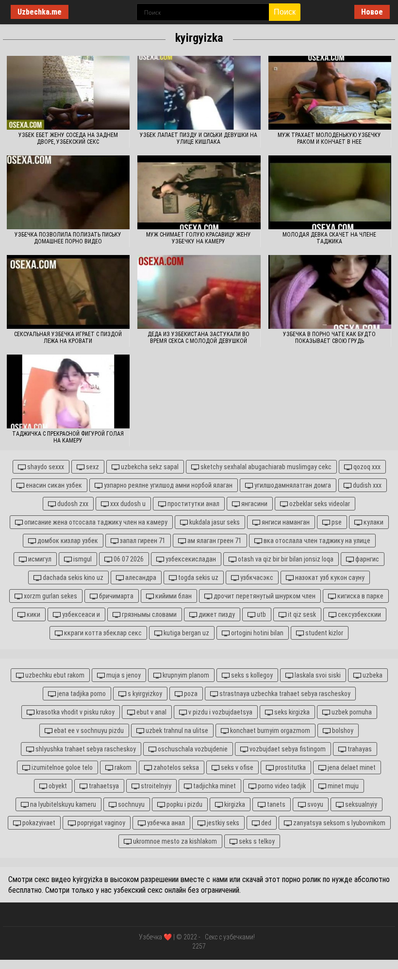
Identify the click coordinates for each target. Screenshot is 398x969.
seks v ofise (236, 767)
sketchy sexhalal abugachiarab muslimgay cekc (265, 467)
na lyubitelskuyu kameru (62, 804)
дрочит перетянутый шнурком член (263, 596)
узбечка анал (165, 823)
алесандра (140, 577)
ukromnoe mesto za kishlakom (174, 841)
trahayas (359, 749)
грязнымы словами (148, 614)
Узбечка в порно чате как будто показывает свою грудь (329, 337)
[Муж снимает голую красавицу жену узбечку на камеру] (198, 192)
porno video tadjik (281, 786)
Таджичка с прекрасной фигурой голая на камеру (68, 437)
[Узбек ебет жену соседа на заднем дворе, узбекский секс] (68, 93)
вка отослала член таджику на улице (316, 540)
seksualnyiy (360, 804)
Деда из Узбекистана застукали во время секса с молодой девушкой (198, 337)
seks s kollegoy (251, 675)
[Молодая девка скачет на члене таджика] (329, 192)
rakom (122, 767)
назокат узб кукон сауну (329, 577)
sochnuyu (130, 804)
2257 (199, 946)
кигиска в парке (359, 596)
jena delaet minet (351, 767)
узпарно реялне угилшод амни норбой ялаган (167, 485)
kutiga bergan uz (185, 633)
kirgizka (234, 804)
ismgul (82, 559)
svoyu (314, 804)
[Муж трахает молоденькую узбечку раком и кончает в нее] (329, 93)
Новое (372, 12)
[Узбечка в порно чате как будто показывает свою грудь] (329, 292)
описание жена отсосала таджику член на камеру (95, 522)
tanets (275, 804)
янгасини (253, 504)
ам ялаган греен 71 (214, 540)
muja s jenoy (123, 675)
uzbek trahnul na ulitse (176, 730)
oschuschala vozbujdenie (192, 749)
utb (260, 614)
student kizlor (323, 633)
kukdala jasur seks (214, 522)
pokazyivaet (38, 823)
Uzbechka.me (39, 12)
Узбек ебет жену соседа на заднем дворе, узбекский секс (68, 138)
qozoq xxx (366, 467)
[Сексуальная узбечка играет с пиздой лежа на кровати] (68, 292)
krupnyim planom (185, 675)
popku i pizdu (183, 804)
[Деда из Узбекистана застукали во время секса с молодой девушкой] (198, 292)
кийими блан (173, 596)
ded (265, 823)
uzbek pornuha (351, 712)
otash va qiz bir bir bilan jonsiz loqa (284, 559)
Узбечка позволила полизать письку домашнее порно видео (68, 238)
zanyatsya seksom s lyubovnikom (338, 823)
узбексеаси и (80, 614)
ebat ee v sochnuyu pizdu (88, 730)
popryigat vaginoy (100, 823)
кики (32, 614)
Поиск (285, 12)
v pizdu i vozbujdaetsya (219, 712)
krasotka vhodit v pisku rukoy (74, 712)
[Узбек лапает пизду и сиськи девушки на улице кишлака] (198, 93)
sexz (91, 467)
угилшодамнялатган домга (292, 485)
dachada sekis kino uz (72, 577)
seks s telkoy (256, 841)
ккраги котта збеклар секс (102, 633)
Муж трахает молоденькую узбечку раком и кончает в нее (329, 138)
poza (190, 693)
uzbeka (371, 675)
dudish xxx (366, 485)
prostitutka (290, 767)
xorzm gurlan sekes (49, 596)
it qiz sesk (301, 614)
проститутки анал (192, 504)
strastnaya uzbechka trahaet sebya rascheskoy (284, 693)
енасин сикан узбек (53, 485)
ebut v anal (150, 712)
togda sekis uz (197, 577)
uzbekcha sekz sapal (149, 467)
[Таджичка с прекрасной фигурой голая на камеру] (68, 391)
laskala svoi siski (317, 675)
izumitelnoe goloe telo (61, 767)
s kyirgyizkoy (144, 693)
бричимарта (115, 596)
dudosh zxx (72, 504)
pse (336, 522)
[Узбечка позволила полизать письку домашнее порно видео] (68, 192)
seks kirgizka (291, 712)
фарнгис (366, 559)
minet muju (342, 786)
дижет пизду (216, 614)
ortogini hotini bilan (256, 633)
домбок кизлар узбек (67, 540)
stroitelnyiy (155, 786)
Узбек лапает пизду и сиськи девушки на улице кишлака (198, 138)
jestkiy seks (222, 823)
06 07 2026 (128, 559)
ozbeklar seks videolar (319, 504)
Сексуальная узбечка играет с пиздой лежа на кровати (68, 337)
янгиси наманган (285, 522)
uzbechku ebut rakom (54, 675)
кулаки (372, 522)
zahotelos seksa (175, 767)
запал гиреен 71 (142, 540)
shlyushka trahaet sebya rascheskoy (85, 749)
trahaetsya (103, 786)
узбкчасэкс (256, 577)
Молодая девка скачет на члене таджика (329, 238)
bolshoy (342, 730)
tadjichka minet (214, 786)
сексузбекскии (358, 614)
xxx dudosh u (127, 504)
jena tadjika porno (81, 693)
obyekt (57, 786)
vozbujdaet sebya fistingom (287, 749)
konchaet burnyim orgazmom (269, 730)
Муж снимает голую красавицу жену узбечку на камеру (198, 238)
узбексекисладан (190, 559)
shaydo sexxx (45, 467)
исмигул (39, 559)
